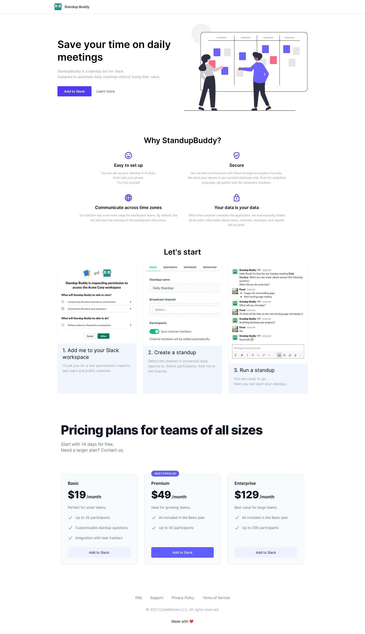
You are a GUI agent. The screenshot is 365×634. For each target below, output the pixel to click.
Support (156, 598)
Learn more (106, 91)
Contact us (112, 450)
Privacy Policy (183, 598)
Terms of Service (216, 598)
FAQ (138, 598)
